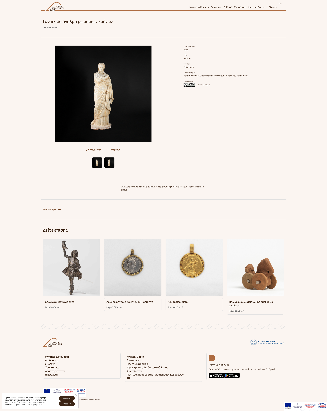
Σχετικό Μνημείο (189, 73)
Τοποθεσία (187, 64)
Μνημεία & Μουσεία (199, 7)
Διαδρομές (216, 7)
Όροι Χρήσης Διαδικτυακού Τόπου (147, 367)
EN (280, 3)
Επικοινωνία (134, 360)
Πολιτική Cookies (137, 364)
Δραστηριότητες (256, 7)
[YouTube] (128, 378)
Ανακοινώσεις (135, 356)
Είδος (186, 55)
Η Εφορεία (272, 7)
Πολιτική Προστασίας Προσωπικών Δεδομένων (155, 374)
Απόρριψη (67, 403)
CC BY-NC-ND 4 (202, 84)
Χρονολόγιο (240, 7)
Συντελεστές (134, 371)
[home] (54, 6)
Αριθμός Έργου (189, 47)
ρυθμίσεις (37, 404)
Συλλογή (228, 7)
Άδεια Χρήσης (188, 81)
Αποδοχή (66, 398)
